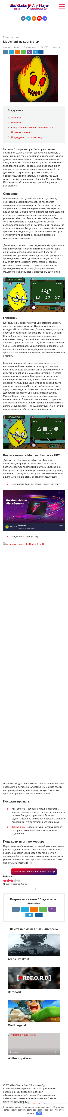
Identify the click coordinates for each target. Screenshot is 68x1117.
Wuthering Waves (20, 1058)
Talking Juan (18, 827)
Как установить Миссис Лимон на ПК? (32, 127)
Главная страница (11, 37)
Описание (16, 117)
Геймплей (16, 122)
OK (39, 1113)
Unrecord (14, 992)
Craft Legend (17, 1025)
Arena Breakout (18, 959)
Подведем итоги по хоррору (26, 137)
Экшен (56, 47)
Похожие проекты (21, 132)
